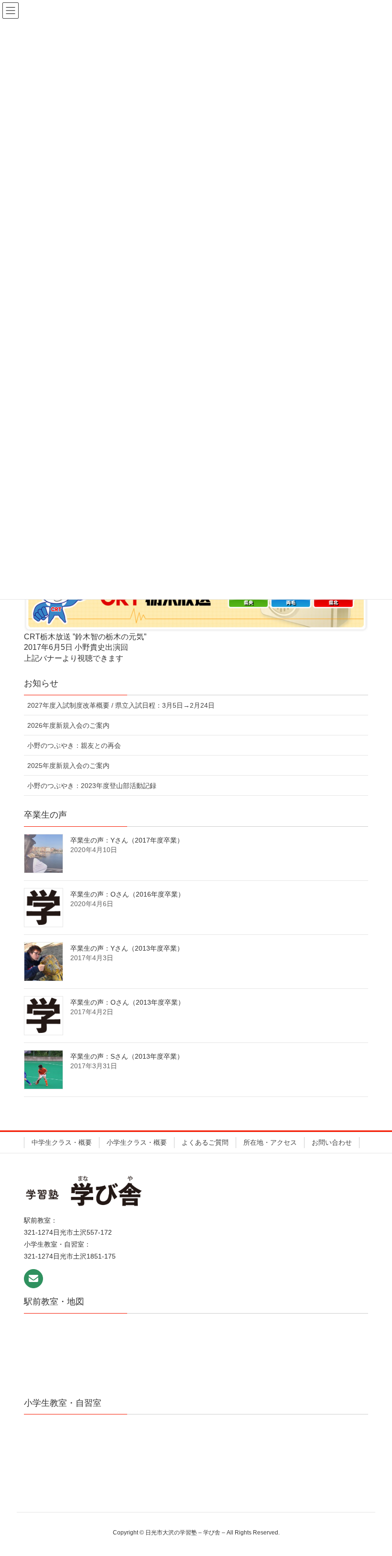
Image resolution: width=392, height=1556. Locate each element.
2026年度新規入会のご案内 (68, 725)
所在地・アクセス (270, 1142)
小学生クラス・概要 (137, 1142)
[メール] (33, 1278)
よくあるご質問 (205, 1142)
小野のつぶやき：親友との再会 (74, 745)
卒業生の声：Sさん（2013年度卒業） (127, 1056)
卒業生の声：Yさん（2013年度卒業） (127, 948)
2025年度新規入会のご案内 (68, 765)
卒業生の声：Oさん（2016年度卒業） (127, 894)
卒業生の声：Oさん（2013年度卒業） (127, 1002)
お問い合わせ (332, 1142)
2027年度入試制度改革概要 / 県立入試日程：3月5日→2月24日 (121, 705)
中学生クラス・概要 (62, 1142)
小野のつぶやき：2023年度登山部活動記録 (91, 785)
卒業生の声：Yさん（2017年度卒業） (127, 840)
